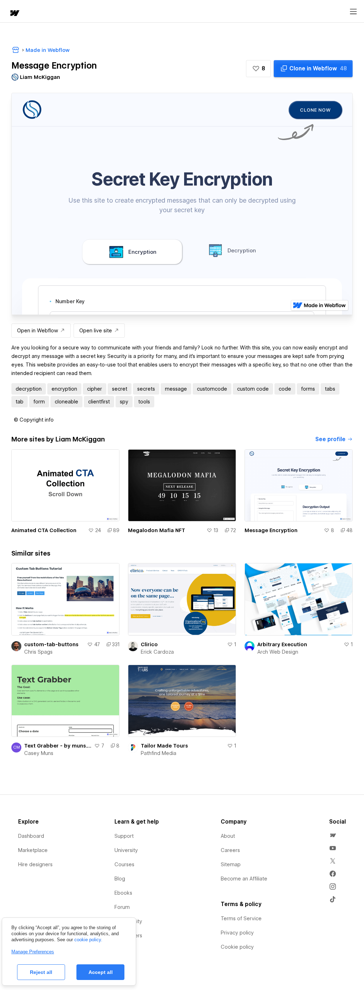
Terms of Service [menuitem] (241, 918)
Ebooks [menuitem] (123, 893)
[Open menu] (353, 12)
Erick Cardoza (157, 652)
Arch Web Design (277, 652)
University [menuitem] (126, 850)
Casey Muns (38, 753)
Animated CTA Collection (43, 530)
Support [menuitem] (124, 836)
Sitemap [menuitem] (231, 864)
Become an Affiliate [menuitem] (244, 879)
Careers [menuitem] (230, 850)
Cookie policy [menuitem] (237, 947)
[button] (258, 68)
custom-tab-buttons (51, 644)
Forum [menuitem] (122, 907)
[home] (14, 13)
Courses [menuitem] (124, 864)
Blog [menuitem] (119, 879)
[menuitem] (332, 835)
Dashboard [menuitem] (31, 836)
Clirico (149, 644)
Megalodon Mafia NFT (156, 530)
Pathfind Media (158, 753)
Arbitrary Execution (282, 644)
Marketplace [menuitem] (33, 850)
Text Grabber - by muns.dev (57, 746)
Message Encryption (271, 530)
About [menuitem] (228, 836)
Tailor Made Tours (164, 746)
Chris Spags (38, 652)
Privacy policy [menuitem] (237, 933)
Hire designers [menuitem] (35, 864)
